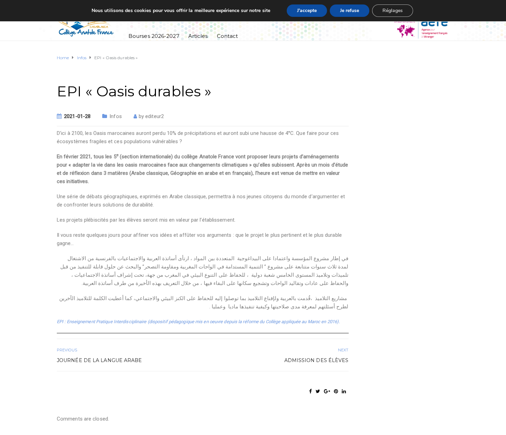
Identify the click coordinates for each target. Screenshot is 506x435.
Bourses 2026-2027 (153, 36)
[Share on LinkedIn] (344, 391)
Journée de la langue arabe (99, 360)
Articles (198, 36)
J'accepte (307, 10)
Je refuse (349, 10)
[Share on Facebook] (310, 391)
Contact (227, 36)
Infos (115, 116)
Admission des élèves (316, 360)
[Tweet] (318, 391)
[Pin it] (336, 391)
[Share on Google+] (327, 391)
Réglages (392, 10)
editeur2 (154, 116)
